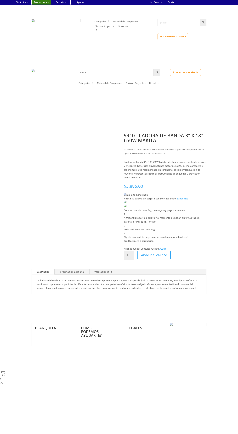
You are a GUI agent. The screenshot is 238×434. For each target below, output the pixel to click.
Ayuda (162, 248)
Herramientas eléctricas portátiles (170, 149)
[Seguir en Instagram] (204, 2)
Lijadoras (192, 149)
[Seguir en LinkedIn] (209, 2)
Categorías (100, 21)
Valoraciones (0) (103, 271)
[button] (173, 36)
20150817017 (130, 149)
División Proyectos (104, 26)
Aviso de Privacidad (137, 334)
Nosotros (123, 26)
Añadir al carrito (154, 255)
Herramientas (145, 149)
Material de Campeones (125, 21)
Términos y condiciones (139, 340)
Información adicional (72, 271)
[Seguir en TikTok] (220, 2)
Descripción (43, 271)
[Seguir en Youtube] (215, 2)
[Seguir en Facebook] (198, 2)
